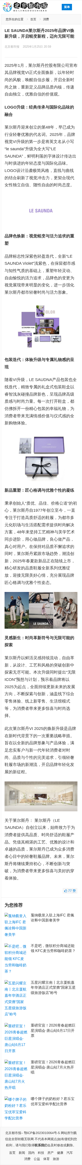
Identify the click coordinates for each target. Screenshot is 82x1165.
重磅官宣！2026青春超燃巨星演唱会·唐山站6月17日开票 (53, 1030)
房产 (50, 1153)
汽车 (70, 1153)
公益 (37, 1159)
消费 (46, 19)
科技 (41, 1153)
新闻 (22, 1153)
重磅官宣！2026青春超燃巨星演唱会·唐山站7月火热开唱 (53, 1067)
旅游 (56, 1159)
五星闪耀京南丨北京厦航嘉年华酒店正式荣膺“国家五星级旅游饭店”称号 (53, 988)
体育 (46, 1159)
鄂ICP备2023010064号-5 (42, 1133)
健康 (60, 1153)
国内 (31, 1153)
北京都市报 (12, 46)
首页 (33, 19)
